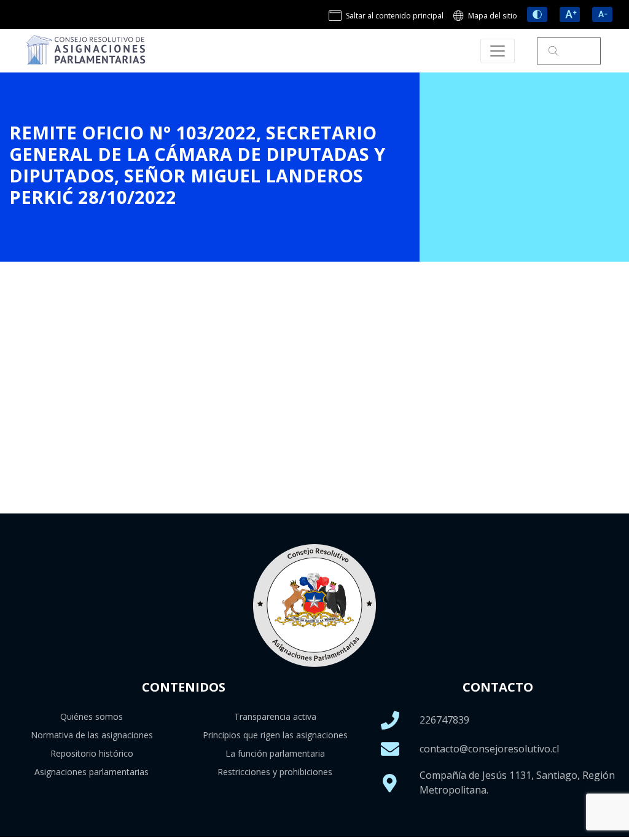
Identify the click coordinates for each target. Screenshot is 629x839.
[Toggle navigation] (497, 51)
